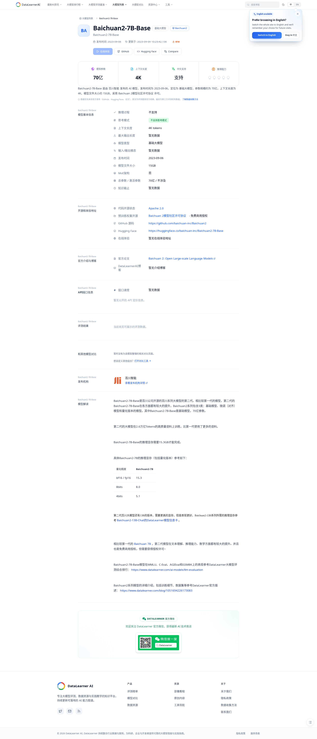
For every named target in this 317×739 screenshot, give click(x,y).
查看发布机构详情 (135, 383)
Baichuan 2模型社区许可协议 (167, 215)
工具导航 (179, 705)
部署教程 (179, 691)
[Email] (69, 711)
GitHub (125, 51)
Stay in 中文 (291, 35)
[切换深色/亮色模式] (283, 4)
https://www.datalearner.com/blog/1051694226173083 (156, 590)
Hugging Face (148, 51)
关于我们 (226, 691)
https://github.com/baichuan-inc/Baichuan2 (177, 223)
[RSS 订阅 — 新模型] (79, 711)
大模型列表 (87, 18)
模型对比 (132, 698)
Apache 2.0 (156, 208)
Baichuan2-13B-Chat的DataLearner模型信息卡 (147, 520)
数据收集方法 (229, 705)
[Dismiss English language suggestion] (297, 13)
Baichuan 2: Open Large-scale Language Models (181, 258)
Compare (173, 51)
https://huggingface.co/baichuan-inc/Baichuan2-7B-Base (186, 230)
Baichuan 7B (142, 544)
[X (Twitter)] (60, 711)
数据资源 (132, 705)
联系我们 (226, 712)
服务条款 (255, 733)
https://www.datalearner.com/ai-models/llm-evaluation (167, 569)
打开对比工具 (141, 360)
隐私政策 (226, 698)
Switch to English (267, 35)
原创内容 (179, 698)
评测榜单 (132, 691)
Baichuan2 (181, 28)
